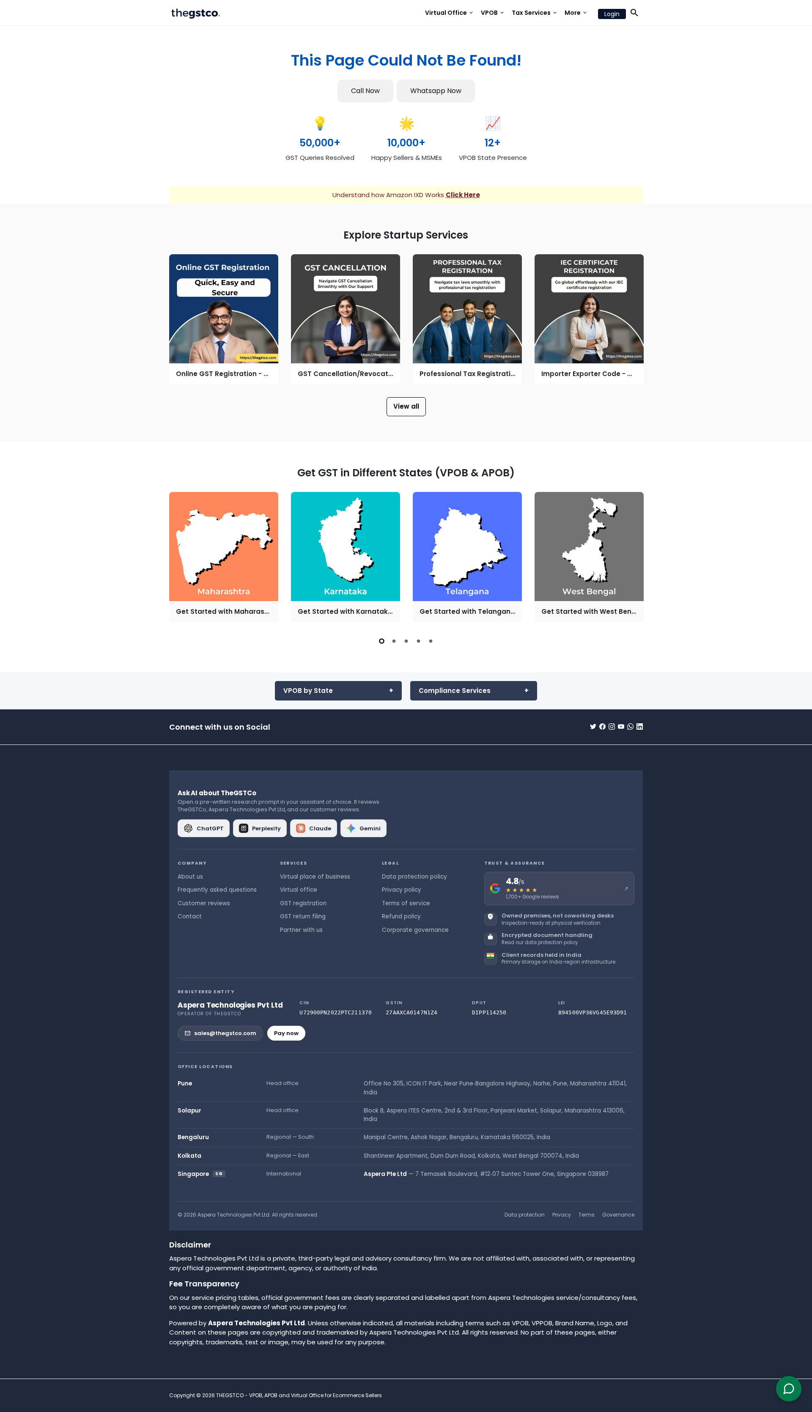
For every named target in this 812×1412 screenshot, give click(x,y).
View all (406, 406)
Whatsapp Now (435, 91)
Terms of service (406, 903)
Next (634, 319)
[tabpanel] (223, 557)
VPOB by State (308, 690)
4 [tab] (418, 641)
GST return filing (303, 916)
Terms (587, 1214)
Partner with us (301, 930)
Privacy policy (401, 890)
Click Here (463, 194)
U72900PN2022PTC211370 (335, 1012)
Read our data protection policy (540, 942)
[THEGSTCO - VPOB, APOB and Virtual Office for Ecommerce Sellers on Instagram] (612, 726)
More (576, 12)
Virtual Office (449, 12)
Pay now (286, 1033)
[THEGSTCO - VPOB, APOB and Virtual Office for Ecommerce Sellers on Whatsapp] (630, 726)
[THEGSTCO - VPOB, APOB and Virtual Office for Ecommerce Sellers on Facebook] (602, 726)
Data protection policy (414, 877)
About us (190, 877)
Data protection (525, 1214)
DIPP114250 (489, 1012)
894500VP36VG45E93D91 (592, 1012)
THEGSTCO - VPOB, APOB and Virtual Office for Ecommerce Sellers (299, 1395)
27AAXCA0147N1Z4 (411, 1012)
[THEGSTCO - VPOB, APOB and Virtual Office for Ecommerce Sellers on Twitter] (593, 726)
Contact (190, 916)
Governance (618, 1214)
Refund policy (401, 916)
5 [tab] (431, 641)
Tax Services (535, 12)
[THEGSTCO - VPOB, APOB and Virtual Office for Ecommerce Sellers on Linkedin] (639, 726)
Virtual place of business (315, 877)
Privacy (561, 1214)
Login (612, 14)
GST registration (303, 903)
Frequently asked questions (217, 890)
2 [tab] (394, 641)
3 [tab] (406, 641)
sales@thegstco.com (225, 1033)
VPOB (493, 12)
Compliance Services (455, 690)
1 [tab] (382, 641)
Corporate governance (415, 930)
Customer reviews (204, 903)
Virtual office (298, 890)
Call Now (365, 91)
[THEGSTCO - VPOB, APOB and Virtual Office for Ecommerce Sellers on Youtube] (621, 726)
